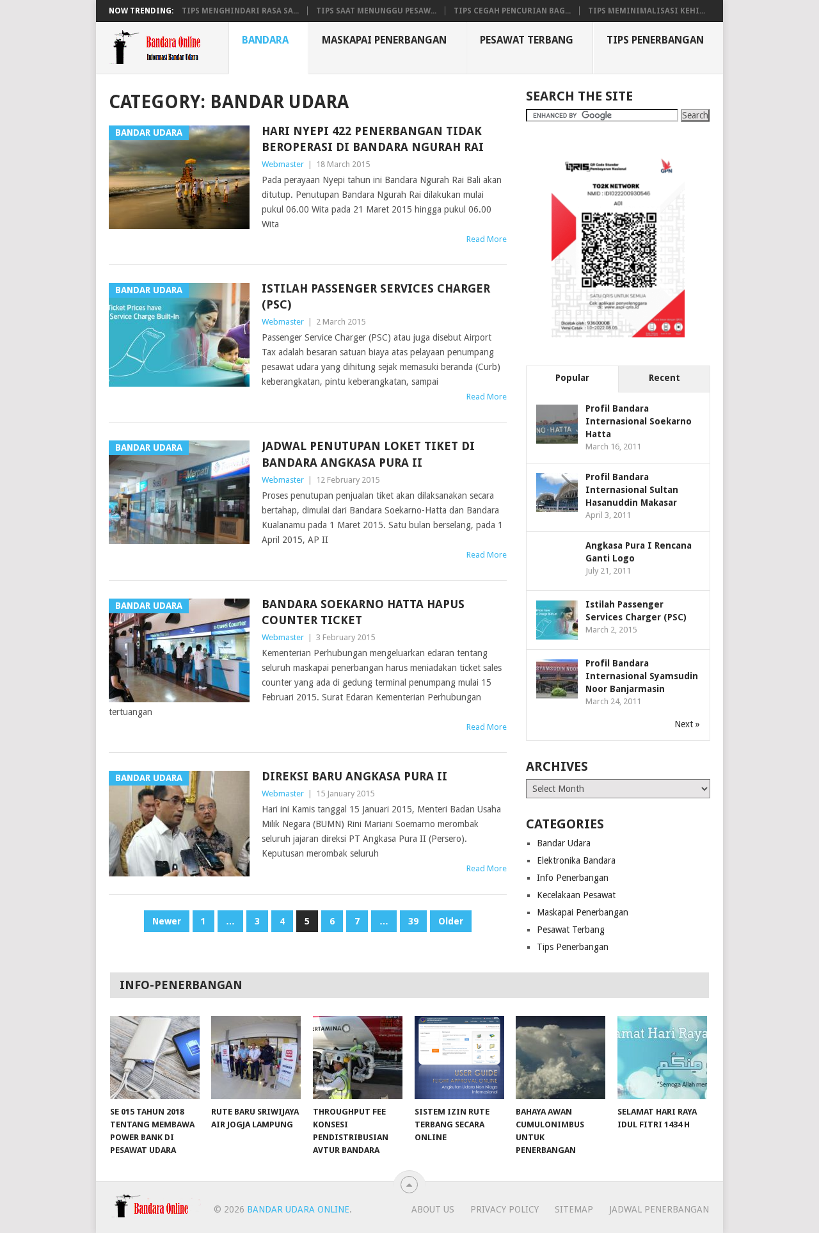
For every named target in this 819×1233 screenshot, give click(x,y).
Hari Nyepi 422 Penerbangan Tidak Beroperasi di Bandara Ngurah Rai (373, 139)
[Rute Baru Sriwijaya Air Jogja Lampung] (256, 1057)
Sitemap (574, 1209)
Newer (166, 921)
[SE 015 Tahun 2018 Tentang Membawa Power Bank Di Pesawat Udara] (155, 1057)
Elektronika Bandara (576, 860)
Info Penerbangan (572, 878)
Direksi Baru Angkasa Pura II (354, 776)
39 (413, 921)
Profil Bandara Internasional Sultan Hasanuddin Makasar (631, 490)
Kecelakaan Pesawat (576, 895)
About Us (432, 1209)
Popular (572, 378)
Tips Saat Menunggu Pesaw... (376, 10)
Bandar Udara (564, 843)
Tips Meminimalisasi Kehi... (646, 10)
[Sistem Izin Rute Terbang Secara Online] (459, 1057)
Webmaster (283, 164)
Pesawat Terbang (526, 40)
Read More (486, 239)
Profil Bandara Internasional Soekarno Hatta (638, 421)
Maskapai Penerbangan (384, 40)
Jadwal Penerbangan (659, 1209)
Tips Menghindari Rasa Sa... (240, 10)
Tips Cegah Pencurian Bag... (512, 10)
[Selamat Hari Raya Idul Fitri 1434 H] (662, 1057)
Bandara (265, 40)
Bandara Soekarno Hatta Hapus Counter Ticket (363, 612)
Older (450, 921)
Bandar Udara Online (298, 1209)
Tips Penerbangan (655, 40)
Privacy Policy (504, 1209)
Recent (664, 378)
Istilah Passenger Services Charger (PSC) (376, 296)
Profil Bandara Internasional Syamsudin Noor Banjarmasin (641, 676)
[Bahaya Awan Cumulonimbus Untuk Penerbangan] (560, 1057)
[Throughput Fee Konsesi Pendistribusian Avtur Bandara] (357, 1057)
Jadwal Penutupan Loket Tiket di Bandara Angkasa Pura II (368, 454)
